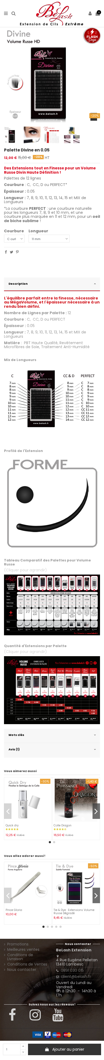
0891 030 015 (72, 970)
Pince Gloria (14, 910)
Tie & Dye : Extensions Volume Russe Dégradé (74, 911)
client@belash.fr (76, 976)
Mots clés (16, 735)
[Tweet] (11, 252)
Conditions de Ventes (27, 964)
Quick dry (12, 825)
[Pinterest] (17, 252)
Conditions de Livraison (20, 957)
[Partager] (6, 252)
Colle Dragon (62, 825)
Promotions (18, 944)
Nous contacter (21, 970)
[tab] (52, 285)
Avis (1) (14, 749)
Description (18, 284)
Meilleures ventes (23, 950)
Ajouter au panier (68, 1049)
